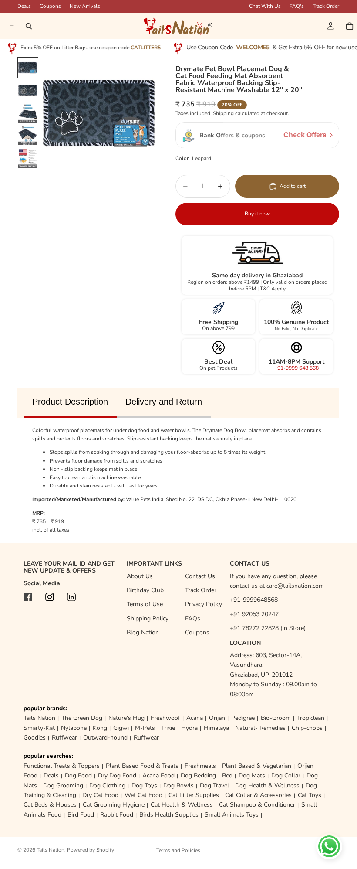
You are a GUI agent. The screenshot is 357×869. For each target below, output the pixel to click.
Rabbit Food (116, 815)
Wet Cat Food (143, 795)
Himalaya (216, 728)
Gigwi (121, 728)
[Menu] (11, 26)
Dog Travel (214, 785)
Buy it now (257, 213)
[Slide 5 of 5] (27, 158)
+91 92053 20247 (254, 614)
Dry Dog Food (117, 775)
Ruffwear (64, 737)
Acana (194, 718)
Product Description (70, 401)
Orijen (217, 718)
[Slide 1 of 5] (27, 67)
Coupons (50, 6)
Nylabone (74, 728)
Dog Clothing (107, 785)
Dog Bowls (178, 785)
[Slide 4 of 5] (27, 135)
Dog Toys (144, 785)
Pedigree (243, 718)
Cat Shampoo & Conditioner (257, 805)
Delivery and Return (163, 401)
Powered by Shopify (90, 849)
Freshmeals (200, 766)
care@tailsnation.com (295, 586)
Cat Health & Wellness (182, 805)
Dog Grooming (63, 785)
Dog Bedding (198, 775)
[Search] (28, 26)
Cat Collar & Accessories (258, 795)
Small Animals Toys (232, 815)
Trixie (168, 728)
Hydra (189, 728)
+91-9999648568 (254, 600)
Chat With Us (265, 6)
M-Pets (145, 728)
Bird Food (80, 815)
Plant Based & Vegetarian (256, 766)
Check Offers (305, 135)
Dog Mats (252, 775)
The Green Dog (81, 718)
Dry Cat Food (100, 795)
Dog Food (78, 775)
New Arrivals (85, 6)
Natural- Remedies (260, 728)
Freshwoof (165, 718)
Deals (51, 775)
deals (24, 6)
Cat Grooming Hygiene (114, 805)
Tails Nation (39, 718)
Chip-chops (307, 728)
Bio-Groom (276, 718)
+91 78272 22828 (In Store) (268, 628)
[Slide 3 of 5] (27, 113)
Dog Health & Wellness (267, 785)
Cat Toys (309, 795)
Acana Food (158, 775)
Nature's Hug (126, 718)
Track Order (326, 6)
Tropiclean (310, 718)
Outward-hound (105, 737)
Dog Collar (285, 775)
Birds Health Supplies (169, 815)
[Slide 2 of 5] (27, 90)
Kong (100, 728)
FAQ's (297, 6)
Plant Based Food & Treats (142, 766)
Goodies (35, 737)
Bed (227, 775)
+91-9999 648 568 (296, 368)
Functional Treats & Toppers (62, 766)
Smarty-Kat (39, 728)
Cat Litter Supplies (193, 795)
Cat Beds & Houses (50, 805)
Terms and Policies (178, 850)
